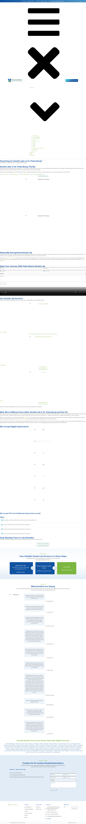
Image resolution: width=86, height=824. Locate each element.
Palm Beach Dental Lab (10, 257)
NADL (24, 418)
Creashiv (74, 822)
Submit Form (2, 283)
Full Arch (1, 400)
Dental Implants (3, 365)
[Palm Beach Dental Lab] (15, 80)
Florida (22, 168)
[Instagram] (46, 818)
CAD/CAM (27, 417)
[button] (43, 45)
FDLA (20, 418)
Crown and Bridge (3, 332)
